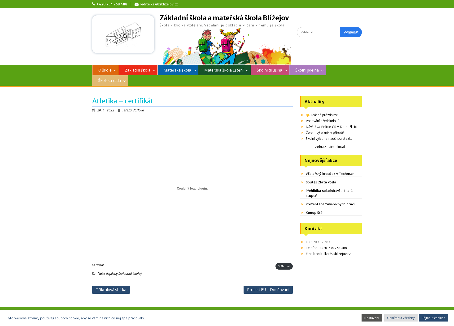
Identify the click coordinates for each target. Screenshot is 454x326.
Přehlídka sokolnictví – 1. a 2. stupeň (329, 193)
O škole (105, 70)
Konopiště (314, 212)
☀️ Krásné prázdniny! (322, 115)
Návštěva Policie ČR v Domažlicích (332, 126)
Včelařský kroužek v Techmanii (331, 173)
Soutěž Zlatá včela (321, 182)
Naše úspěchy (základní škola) (120, 273)
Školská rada (109, 80)
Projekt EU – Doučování (268, 289)
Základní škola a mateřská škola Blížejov (224, 18)
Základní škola (137, 70)
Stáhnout (284, 266)
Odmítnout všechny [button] (401, 318)
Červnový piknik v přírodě (325, 132)
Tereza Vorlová (133, 110)
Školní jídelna (307, 70)
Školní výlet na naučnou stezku (329, 138)
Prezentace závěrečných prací (330, 204)
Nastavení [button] (371, 318)
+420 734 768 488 (111, 4)
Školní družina (269, 70)
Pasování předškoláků (323, 121)
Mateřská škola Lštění (224, 70)
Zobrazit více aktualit (331, 146)
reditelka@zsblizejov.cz (159, 4)
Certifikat (98, 265)
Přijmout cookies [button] (433, 318)
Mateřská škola (177, 70)
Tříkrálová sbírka (111, 289)
